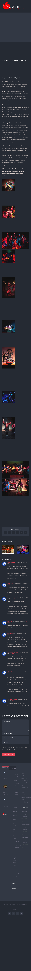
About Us (15, 771)
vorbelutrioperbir (11, 562)
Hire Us (15, 815)
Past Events (15, 831)
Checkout (16, 841)
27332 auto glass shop (12, 699)
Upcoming (15, 873)
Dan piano (9, 621)
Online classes (16, 785)
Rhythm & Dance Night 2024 (15, 861)
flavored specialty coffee (13, 597)
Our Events (15, 824)
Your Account (16, 853)
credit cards (10, 583)
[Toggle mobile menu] (28, 10)
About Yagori (16, 775)
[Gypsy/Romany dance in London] (5, 786)
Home (14, 819)
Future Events (15, 806)
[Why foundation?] (5, 801)
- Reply (10, 563)
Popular (5, 767)
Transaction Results (16, 846)
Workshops (15, 877)
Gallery (15, 811)
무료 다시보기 (10, 671)
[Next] (27, 549)
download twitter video (12, 652)
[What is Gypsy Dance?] (5, 773)
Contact (15, 801)
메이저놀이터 (10, 633)
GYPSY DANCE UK (15, 906)
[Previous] (3, 549)
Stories (15, 869)
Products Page (15, 837)
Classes (15, 780)
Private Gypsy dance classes (16, 793)
